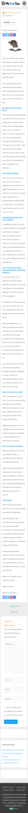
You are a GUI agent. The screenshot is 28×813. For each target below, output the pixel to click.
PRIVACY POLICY (8, 787)
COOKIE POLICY (9, 790)
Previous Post (14, 606)
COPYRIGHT (20, 790)
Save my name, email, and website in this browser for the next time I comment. (13, 711)
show (13, 22)
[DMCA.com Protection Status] (14, 808)
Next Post (14, 612)
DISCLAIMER (21, 787)
